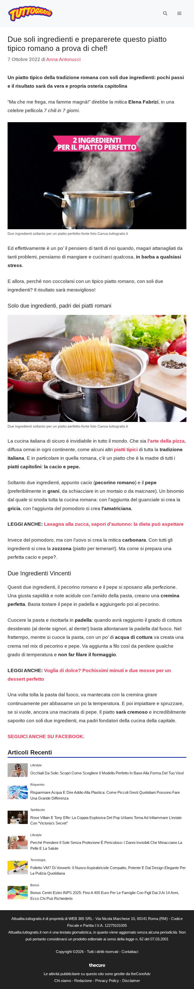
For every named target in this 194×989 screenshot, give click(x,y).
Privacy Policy (107, 980)
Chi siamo (62, 980)
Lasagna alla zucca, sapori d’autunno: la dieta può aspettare (114, 524)
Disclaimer (131, 980)
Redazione (83, 980)
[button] (165, 13)
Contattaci (130, 951)
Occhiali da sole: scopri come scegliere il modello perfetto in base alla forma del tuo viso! (107, 773)
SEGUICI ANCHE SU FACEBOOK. (47, 736)
